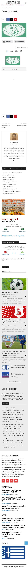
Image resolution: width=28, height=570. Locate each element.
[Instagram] (7, 480)
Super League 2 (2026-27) (8, 179)
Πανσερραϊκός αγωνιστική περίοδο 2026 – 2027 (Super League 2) (14, 322)
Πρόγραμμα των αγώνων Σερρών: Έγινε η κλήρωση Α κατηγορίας (17, 374)
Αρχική (3, 7)
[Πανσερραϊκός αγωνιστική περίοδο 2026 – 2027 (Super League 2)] (14, 312)
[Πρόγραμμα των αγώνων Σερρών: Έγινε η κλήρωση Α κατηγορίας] (5, 375)
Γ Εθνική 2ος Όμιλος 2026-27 (9, 184)
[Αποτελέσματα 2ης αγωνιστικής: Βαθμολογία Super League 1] (14, 342)
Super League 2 (6, 503)
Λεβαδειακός (5, 231)
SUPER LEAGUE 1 (5, 494)
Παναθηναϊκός (22, 231)
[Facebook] (8, 19)
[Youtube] (16, 480)
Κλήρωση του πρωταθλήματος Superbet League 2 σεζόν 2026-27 (18, 366)
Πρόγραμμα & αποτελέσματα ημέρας (11, 191)
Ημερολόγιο (9, 41)
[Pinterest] (15, 19)
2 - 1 (14, 253)
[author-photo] (14, 140)
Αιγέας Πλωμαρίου (21, 125)
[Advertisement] (14, 94)
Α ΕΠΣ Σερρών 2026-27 (8, 186)
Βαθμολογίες (20, 41)
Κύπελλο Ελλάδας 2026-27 (8, 177)
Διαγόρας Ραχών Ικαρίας (6, 126)
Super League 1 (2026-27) (8, 175)
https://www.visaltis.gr (14, 144)
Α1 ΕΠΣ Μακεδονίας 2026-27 (9, 189)
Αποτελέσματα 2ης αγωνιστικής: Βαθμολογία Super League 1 (13, 352)
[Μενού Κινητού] (25, 3)
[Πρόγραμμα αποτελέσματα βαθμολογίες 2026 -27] (14, 284)
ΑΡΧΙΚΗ (3, 529)
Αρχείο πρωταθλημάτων (8, 193)
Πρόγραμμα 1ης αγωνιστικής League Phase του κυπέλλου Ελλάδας (12, 534)
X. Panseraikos (6, 14)
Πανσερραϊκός (5, 254)
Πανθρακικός (22, 254)
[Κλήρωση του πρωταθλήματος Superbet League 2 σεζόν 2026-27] (5, 367)
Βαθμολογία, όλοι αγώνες (13, 235)
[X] (11, 19)
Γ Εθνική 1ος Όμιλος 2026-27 (9, 182)
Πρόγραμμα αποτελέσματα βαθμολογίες (12, 172)
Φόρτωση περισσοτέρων (13, 381)
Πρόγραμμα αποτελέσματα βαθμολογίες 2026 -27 (12, 293)
